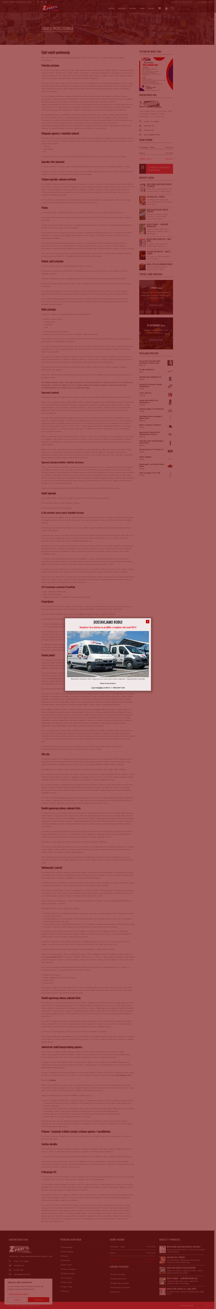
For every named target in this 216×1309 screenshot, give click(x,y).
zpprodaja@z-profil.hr (100, 688)
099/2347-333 (119, 688)
